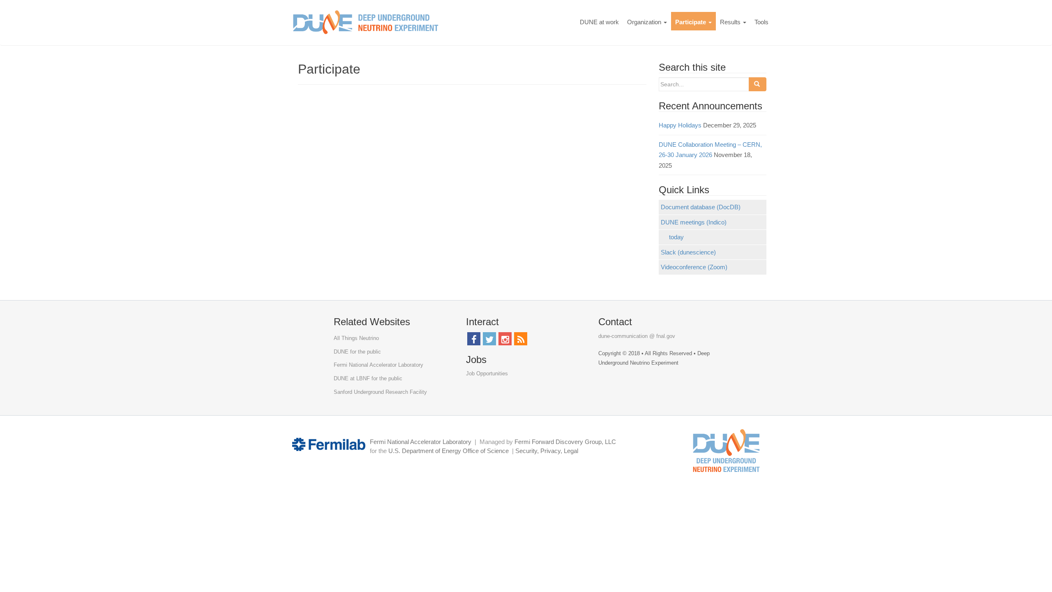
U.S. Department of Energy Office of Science (448, 450)
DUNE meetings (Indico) (694, 222)
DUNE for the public (357, 352)
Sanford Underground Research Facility (380, 392)
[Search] (757, 84)
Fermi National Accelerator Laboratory (378, 365)
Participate (691, 21)
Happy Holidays (680, 125)
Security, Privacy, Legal (546, 450)
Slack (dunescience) (688, 252)
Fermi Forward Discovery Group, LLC (565, 441)
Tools (761, 21)
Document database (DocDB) (701, 207)
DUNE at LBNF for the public (368, 378)
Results (731, 21)
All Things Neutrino (356, 338)
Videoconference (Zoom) (694, 267)
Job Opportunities (487, 373)
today (676, 237)
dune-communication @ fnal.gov (636, 336)
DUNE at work (599, 21)
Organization (645, 21)
